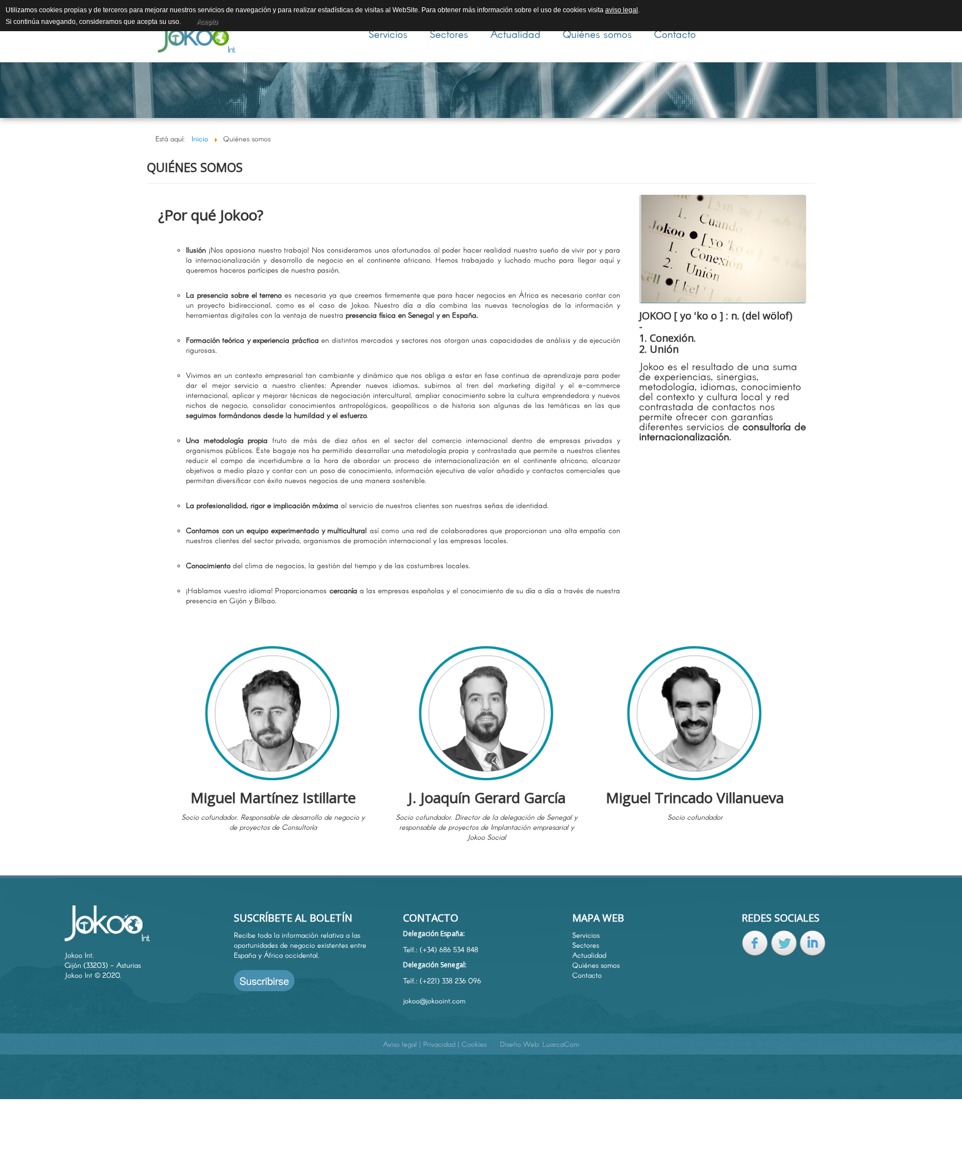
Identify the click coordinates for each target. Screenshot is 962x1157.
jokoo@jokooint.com (434, 1000)
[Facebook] (755, 942)
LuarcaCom (560, 1044)
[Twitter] (783, 942)
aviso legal (621, 10)
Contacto (675, 34)
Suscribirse (264, 980)
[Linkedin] (812, 942)
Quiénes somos (597, 34)
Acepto (207, 22)
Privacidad (439, 1044)
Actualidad (515, 34)
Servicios (388, 34)
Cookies (474, 1044)
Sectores (449, 34)
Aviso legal (400, 1044)
